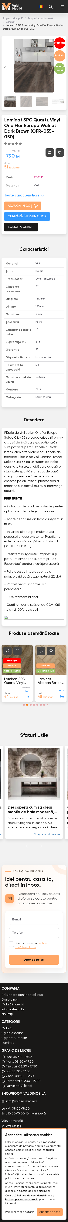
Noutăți (7, 1014)
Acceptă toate (49, 1212)
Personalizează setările (19, 1212)
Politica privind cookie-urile (21, 1199)
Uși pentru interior (14, 1038)
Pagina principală (13, 18)
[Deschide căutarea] (50, 7)
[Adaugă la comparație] (50, 152)
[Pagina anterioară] (5, 68)
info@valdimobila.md (21, 1101)
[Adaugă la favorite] (60, 152)
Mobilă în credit (13, 1004)
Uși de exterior (12, 1033)
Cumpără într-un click (27, 216)
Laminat (10, 22)
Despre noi (10, 999)
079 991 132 (13, 1126)
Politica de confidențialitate (22, 995)
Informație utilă (13, 1009)
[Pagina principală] (12, 6)
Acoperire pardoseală (40, 18)
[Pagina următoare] (41, 846)
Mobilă (7, 1028)
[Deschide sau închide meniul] (62, 7)
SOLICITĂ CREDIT (21, 227)
